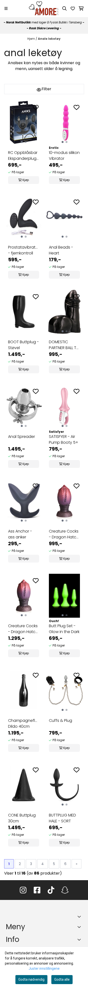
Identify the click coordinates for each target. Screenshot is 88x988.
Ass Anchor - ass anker (20, 534)
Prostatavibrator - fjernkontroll (23, 250)
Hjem (31, 39)
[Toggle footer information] (80, 916)
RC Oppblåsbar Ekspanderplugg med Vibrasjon (23, 155)
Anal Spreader (21, 436)
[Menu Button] (6, 8)
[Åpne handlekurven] (81, 8)
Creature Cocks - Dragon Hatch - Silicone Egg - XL (23, 629)
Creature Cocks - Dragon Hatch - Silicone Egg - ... (64, 534)
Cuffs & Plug (60, 720)
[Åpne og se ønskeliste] (73, 8)
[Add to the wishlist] (36, 107)
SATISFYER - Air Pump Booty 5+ (63, 439)
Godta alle (62, 979)
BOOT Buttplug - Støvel (23, 345)
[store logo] (44, 8)
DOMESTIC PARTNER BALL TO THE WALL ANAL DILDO (64, 345)
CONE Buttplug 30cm (22, 818)
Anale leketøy (49, 39)
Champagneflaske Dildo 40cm (23, 723)
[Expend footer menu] (80, 927)
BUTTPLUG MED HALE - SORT (62, 818)
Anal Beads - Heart (61, 250)
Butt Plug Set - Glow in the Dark (64, 629)
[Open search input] (64, 8)
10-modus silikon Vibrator (64, 155)
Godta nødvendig (31, 979)
